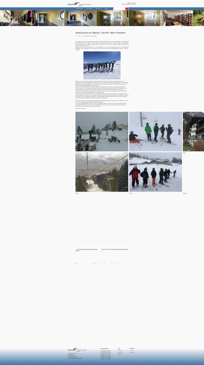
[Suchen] (126, 9)
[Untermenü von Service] (109, 8)
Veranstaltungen (94, 35)
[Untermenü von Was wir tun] (102, 8)
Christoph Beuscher (86, 35)
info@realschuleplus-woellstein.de (130, 4)
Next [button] (202, 18)
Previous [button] (1, 18)
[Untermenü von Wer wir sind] (93, 8)
